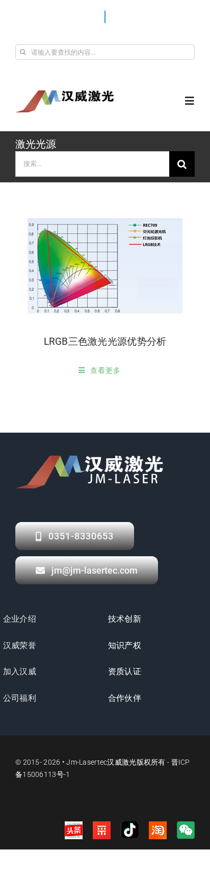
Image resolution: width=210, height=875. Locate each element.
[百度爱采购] (102, 830)
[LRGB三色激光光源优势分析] (105, 266)
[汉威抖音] (130, 830)
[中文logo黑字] (66, 94)
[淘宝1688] (158, 830)
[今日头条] (74, 830)
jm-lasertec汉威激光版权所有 (115, 762)
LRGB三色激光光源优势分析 (105, 341)
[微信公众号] (186, 830)
